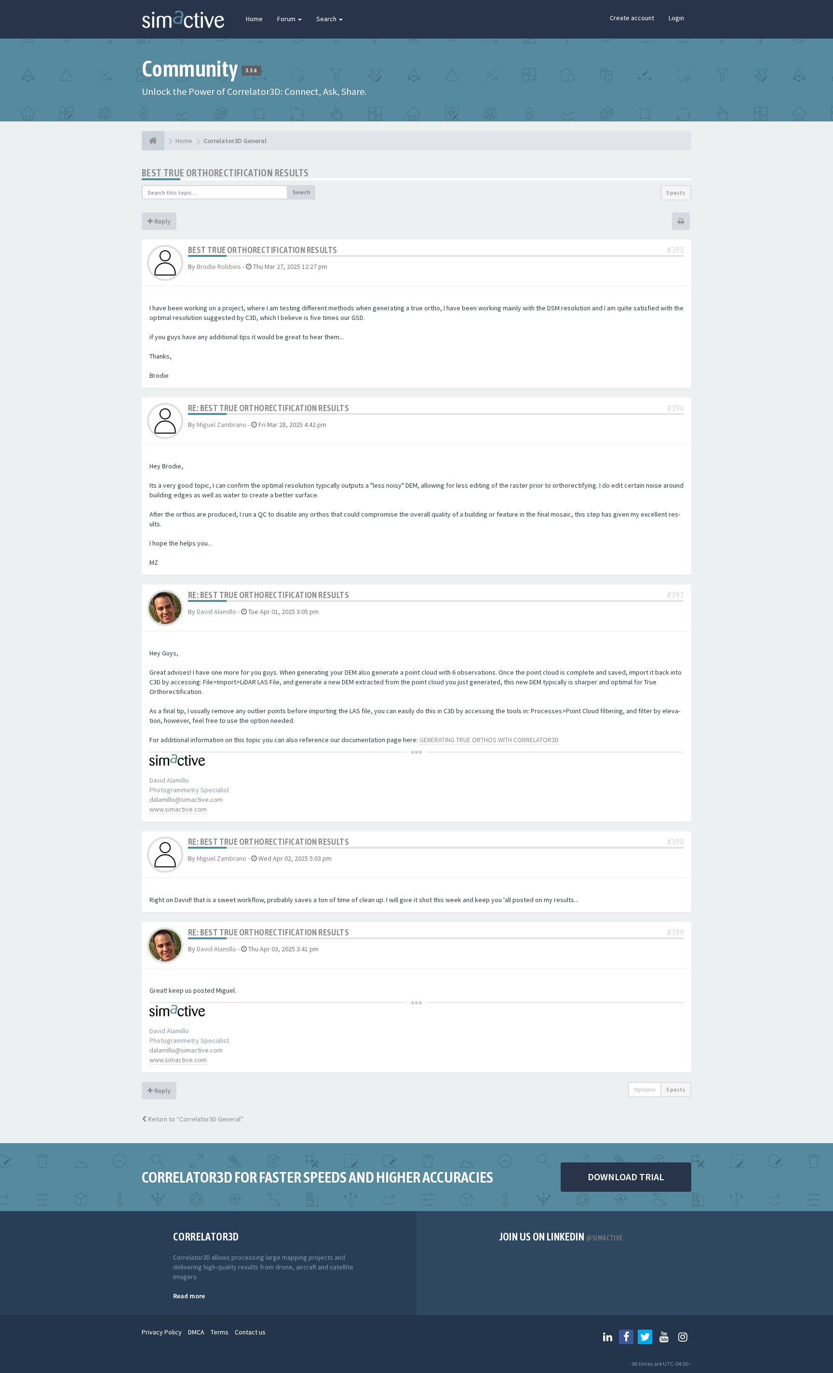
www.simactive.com (178, 809)
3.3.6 (251, 70)
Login (676, 17)
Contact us (250, 1332)
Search (327, 18)
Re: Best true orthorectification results (268, 408)
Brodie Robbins (219, 266)
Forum (287, 18)
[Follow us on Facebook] (626, 1337)
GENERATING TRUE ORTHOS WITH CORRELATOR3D (489, 739)
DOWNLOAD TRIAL (626, 1177)
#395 (675, 250)
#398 (675, 842)
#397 (675, 595)
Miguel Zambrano (221, 424)
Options (645, 1089)
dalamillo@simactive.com (186, 799)
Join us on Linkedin (561, 1236)
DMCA (196, 1332)
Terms (219, 1332)
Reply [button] (162, 221)
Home (254, 18)
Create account (632, 17)
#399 (675, 932)
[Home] (153, 140)
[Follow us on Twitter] (645, 1337)
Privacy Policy (162, 1332)
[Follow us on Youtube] (664, 1337)
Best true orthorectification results (225, 172)
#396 (675, 408)
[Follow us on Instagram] (682, 1337)
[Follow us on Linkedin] (607, 1337)
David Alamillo (216, 611)
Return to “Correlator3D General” (195, 1119)
